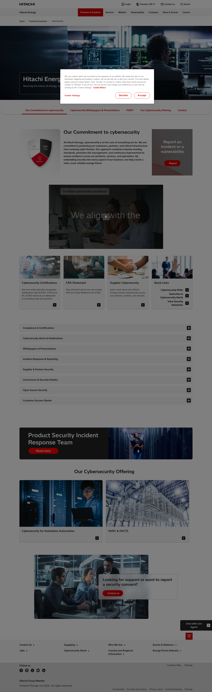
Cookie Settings (72, 95)
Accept (142, 95)
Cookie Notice (99, 88)
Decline (123, 95)
